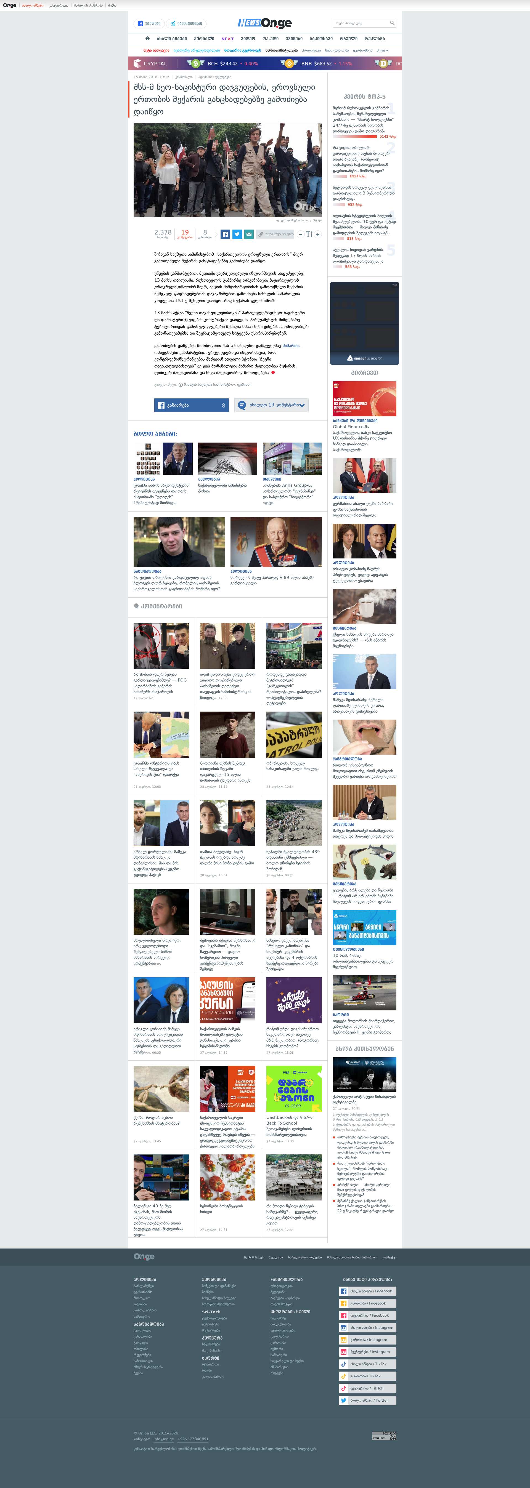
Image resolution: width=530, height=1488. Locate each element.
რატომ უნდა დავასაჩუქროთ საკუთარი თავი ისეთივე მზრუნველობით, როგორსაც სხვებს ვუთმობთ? (294, 1016)
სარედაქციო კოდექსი (305, 1257)
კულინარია (280, 1336)
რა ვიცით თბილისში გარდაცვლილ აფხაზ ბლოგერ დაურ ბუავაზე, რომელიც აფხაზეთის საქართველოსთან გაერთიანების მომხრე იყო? (182, 554)
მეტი (381, 50)
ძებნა (112, 5)
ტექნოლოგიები (214, 1318)
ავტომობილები (283, 1330)
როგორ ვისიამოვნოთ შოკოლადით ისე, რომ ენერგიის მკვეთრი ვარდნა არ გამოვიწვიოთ (364, 749)
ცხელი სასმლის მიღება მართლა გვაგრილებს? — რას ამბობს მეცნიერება (364, 619)
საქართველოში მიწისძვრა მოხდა (230, 468)
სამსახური (279, 1355)
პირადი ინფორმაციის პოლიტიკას (288, 1449)
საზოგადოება (337, 50)
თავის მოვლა (281, 1304)
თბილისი (141, 1349)
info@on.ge (163, 1439)
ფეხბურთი (210, 1364)
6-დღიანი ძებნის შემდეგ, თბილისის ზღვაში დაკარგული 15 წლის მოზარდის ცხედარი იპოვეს (228, 750)
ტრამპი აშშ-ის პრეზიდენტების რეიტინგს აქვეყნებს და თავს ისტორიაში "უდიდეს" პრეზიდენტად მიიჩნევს (166, 474)
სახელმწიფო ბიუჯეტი (219, 1298)
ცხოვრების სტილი (290, 1312)
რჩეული (348, 39)
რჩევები (277, 1373)
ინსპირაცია (279, 1367)
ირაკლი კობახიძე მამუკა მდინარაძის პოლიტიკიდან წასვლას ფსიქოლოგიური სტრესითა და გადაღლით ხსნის (161, 1016)
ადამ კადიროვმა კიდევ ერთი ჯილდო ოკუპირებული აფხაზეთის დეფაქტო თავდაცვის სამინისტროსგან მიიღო (228, 661)
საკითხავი (321, 39)
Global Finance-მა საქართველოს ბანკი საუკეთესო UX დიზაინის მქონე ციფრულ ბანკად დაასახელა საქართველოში (364, 416)
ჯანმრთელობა (287, 1279)
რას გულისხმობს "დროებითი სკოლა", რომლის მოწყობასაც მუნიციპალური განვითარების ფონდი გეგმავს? (362, 1171)
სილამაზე (278, 1318)
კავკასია (140, 1304)
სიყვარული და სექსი (287, 1361)
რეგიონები (142, 1355)
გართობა (278, 1342)
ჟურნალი (204, 39)
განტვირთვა (58, 5)
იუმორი (277, 1349)
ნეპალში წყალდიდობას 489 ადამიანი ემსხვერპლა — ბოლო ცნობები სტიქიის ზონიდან (294, 839)
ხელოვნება (211, 1344)
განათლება (143, 1336)
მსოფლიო (142, 1298)
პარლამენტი (144, 1286)
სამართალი (143, 1361)
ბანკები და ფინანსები (219, 1286)
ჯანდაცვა (141, 1342)
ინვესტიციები (189, 24)
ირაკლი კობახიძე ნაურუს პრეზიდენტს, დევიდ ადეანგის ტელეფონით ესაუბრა (364, 554)
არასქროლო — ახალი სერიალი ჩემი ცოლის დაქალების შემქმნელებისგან (363, 1190)
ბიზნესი (208, 1292)
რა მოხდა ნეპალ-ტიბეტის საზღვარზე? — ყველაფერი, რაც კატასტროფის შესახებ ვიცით (294, 1193)
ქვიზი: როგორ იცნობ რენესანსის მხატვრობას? (161, 1104)
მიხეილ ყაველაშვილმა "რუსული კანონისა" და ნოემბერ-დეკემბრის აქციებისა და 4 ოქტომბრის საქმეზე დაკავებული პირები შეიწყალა (294, 927)
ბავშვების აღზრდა (285, 1298)
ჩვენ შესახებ (254, 1257)
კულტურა (212, 1338)
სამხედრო (142, 1316)
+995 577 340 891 (192, 1439)
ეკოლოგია (142, 1330)
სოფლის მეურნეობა (218, 1304)
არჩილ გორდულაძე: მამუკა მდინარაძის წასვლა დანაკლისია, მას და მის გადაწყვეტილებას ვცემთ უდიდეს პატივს (161, 839)
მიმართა (291, 345)
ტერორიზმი (143, 1292)
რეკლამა (375, 39)
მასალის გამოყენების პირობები (352, 1257)
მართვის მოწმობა (88, 5)
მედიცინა (278, 1292)
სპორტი (210, 1358)
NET (227, 39)
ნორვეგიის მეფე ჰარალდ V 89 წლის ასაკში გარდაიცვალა (278, 551)
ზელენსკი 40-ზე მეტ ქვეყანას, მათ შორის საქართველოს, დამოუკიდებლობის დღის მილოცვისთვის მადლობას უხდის (161, 1193)
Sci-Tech (211, 1312)
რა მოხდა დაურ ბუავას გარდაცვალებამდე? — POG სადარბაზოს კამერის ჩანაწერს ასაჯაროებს (161, 661)
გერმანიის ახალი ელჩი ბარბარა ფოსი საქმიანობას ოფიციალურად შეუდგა (364, 488)
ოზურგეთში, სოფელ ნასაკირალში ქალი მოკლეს (294, 750)
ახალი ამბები (32, 5)
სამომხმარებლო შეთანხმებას (231, 1449)
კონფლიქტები (145, 1310)
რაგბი (207, 1370)
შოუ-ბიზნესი (211, 1350)
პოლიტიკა (311, 50)
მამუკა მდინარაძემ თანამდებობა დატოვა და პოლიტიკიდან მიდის (364, 812)
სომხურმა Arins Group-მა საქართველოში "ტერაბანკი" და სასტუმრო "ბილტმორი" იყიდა (295, 474)
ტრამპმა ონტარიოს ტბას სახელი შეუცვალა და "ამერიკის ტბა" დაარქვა (161, 750)
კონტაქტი (389, 1257)
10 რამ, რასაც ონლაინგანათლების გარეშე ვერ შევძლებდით (364, 940)
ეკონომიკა (362, 50)
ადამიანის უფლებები (214, 77)
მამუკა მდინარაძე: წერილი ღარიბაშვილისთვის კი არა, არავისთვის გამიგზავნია (364, 684)
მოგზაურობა (281, 1324)
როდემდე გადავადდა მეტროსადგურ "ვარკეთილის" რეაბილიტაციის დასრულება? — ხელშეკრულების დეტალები (294, 661)
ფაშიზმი (244, 384)
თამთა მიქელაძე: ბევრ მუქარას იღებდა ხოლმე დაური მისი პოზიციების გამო (228, 839)
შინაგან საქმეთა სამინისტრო (209, 384)
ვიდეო (248, 39)
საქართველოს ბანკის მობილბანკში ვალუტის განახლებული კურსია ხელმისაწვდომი (228, 1016)
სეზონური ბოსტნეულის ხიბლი (228, 1193)
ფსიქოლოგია (282, 1286)
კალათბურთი (213, 1376)
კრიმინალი (184, 77)
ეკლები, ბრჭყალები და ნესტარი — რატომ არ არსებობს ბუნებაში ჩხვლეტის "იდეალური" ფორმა (364, 874)
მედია (138, 1373)
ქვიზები (294, 39)
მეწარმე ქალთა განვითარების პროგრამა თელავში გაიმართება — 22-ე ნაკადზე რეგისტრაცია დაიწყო (366, 1206)
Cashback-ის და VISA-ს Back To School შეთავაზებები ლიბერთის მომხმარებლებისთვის (294, 1104)
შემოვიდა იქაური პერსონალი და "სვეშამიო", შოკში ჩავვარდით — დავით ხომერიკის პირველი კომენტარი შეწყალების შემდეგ (228, 927)
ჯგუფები (152, 24)
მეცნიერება (211, 1330)
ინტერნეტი (210, 1324)
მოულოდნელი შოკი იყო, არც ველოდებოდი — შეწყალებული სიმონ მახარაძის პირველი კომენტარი (161, 927)
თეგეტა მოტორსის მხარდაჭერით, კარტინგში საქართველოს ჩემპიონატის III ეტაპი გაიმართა (364, 1005)
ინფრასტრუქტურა (148, 1367)
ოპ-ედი (271, 39)
